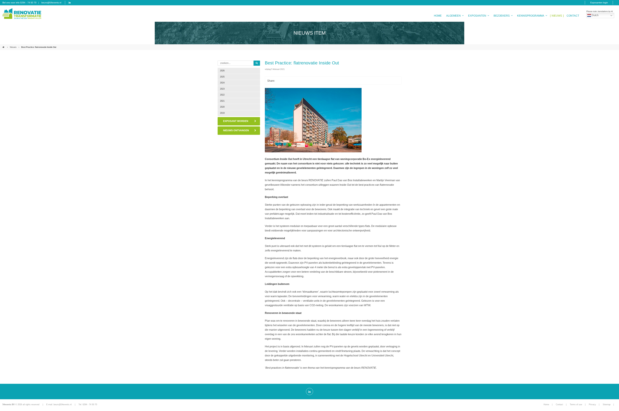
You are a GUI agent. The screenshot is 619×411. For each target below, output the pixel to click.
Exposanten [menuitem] (477, 15)
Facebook (278, 80)
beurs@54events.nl (51, 2)
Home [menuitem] (438, 15)
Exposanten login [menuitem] (599, 2)
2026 (222, 70)
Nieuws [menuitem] (557, 15)
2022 (222, 95)
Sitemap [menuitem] (606, 404)
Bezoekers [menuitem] (502, 15)
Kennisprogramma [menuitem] (530, 15)
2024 (222, 82)
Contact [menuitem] (573, 15)
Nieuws (13, 47)
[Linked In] (309, 391)
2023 (222, 89)
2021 (222, 101)
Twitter (285, 80)
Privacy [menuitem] (592, 404)
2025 (222, 77)
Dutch (595, 15)
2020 (222, 107)
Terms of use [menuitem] (576, 404)
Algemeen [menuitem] (453, 15)
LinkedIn (291, 80)
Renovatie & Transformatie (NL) (3, 46)
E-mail (298, 80)
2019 (222, 113)
